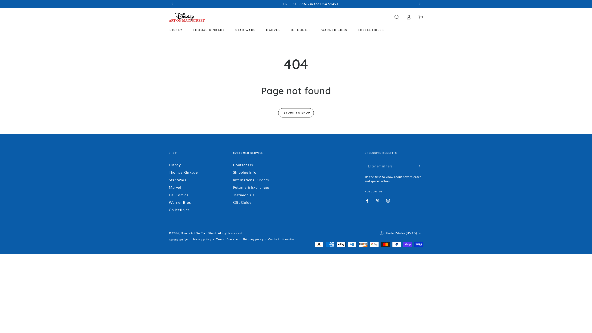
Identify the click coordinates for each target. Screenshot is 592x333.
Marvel (175, 187)
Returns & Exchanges (251, 187)
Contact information (282, 239)
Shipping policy (253, 239)
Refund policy (178, 239)
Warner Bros (180, 202)
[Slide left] (173, 4)
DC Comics (178, 195)
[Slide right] (419, 4)
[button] (397, 17)
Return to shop (296, 112)
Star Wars (177, 180)
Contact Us (243, 165)
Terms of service (227, 239)
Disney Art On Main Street (198, 233)
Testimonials (244, 195)
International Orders (251, 180)
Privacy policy (201, 239)
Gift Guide (242, 202)
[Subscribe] (420, 166)
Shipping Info (244, 172)
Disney (175, 165)
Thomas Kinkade (183, 172)
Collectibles (179, 209)
